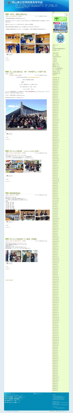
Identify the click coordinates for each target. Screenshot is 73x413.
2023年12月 (55, 79)
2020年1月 (55, 157)
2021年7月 (55, 127)
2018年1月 (55, 196)
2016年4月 (55, 231)
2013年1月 (55, 295)
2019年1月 (55, 177)
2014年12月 (55, 258)
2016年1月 (55, 236)
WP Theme (7, 411)
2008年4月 (55, 388)
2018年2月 (55, 195)
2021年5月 (55, 130)
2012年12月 (55, 297)
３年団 (12, 16)
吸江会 (54, 46)
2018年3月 (55, 193)
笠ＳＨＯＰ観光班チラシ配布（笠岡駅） (23, 239)
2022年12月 (55, 99)
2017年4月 (55, 211)
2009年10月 (55, 360)
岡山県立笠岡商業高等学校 (27, 2)
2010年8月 (55, 343)
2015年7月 (55, 246)
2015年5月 (55, 249)
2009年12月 (55, 357)
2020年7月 (55, 147)
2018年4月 (55, 191)
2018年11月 (55, 180)
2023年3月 (55, 94)
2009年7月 (55, 365)
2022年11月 (55, 101)
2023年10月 (55, 82)
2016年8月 (55, 224)
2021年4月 (55, 132)
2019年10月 (55, 162)
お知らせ (54, 63)
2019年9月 (55, 163)
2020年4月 (55, 152)
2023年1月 (55, 97)
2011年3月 (55, 332)
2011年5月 (55, 329)
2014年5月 (55, 269)
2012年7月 (55, 305)
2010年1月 (55, 355)
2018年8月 (55, 185)
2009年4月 (55, 370)
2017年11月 (55, 200)
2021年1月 (55, 137)
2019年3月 (55, 173)
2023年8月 (55, 86)
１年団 (54, 58)
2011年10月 (55, 320)
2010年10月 (55, 340)
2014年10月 (55, 261)
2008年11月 (55, 378)
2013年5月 (55, 289)
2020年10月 (55, 142)
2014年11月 (55, 259)
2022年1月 (55, 117)
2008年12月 (55, 376)
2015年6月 (55, 248)
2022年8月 (55, 106)
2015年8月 (55, 244)
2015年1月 (55, 256)
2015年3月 (55, 253)
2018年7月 (55, 186)
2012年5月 (55, 309)
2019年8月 (55, 165)
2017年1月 (55, 216)
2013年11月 (55, 279)
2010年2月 (55, 353)
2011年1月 (55, 335)
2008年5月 (55, 386)
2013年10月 (55, 281)
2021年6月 (55, 129)
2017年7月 (55, 206)
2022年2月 (55, 115)
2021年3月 (55, 134)
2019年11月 (55, 160)
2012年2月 (55, 314)
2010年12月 (55, 337)
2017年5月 (55, 210)
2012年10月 (55, 300)
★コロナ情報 (55, 55)
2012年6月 (55, 307)
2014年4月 (55, 271)
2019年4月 (55, 172)
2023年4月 (55, 92)
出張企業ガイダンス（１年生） (11, 400)
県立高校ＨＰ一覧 (56, 50)
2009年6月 (55, 367)
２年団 (54, 59)
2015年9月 (55, 243)
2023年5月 (55, 91)
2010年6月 (55, 347)
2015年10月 (55, 241)
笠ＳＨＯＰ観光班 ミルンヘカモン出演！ (24, 151)
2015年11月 (55, 239)
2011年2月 (55, 333)
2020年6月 (55, 148)
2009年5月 (55, 368)
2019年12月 (55, 158)
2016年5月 (55, 229)
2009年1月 (55, 375)
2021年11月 (55, 120)
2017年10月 (55, 201)
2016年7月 (55, 226)
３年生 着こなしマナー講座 (11, 402)
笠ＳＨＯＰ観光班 (56, 69)
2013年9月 (55, 282)
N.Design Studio (16, 411)
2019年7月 (55, 167)
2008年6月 (55, 385)
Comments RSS (59, 411)
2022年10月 (55, 102)
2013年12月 (55, 277)
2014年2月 (55, 274)
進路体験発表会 (14, 193)
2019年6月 (55, 168)
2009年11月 (55, 358)
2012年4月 (55, 310)
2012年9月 (55, 302)
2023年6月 (55, 89)
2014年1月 (55, 276)
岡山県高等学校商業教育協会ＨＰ (59, 48)
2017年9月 (55, 203)
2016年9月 (55, 223)
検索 (53, 12)
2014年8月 (55, 264)
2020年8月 (55, 145)
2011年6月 (55, 327)
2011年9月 (55, 322)
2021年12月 (55, 119)
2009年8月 (55, 363)
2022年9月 (55, 104)
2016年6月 (55, 228)
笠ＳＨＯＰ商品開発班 (57, 68)
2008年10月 (55, 380)
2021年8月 (55, 125)
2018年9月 (55, 183)
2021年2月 (55, 135)
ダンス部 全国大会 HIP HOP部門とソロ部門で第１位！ (27, 72)
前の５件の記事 (10, 280)
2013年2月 (55, 294)
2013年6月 (55, 287)
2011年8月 (55, 324)
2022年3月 (55, 114)
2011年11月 (55, 319)
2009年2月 (55, 373)
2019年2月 (55, 175)
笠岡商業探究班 (56, 73)
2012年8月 (55, 304)
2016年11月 (55, 220)
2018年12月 (55, 178)
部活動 (16, 75)
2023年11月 (55, 81)
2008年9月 (55, 381)
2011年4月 (55, 330)
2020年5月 (55, 150)
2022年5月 (55, 110)
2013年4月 (55, 291)
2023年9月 (55, 84)
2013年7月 (55, 286)
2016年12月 (55, 218)
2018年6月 (55, 188)
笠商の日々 (16, 16)
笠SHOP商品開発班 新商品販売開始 (12, 398)
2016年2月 (55, 234)
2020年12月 (55, 139)
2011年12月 (55, 317)
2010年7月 (55, 345)
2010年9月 (55, 342)
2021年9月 (55, 124)
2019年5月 (55, 170)
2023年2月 (55, 96)
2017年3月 (55, 213)
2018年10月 (55, 182)
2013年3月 (55, 292)
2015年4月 (55, 251)
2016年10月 (55, 221)
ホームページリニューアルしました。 (13, 395)
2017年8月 (55, 205)
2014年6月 (55, 267)
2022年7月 (55, 107)
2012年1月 (55, 315)
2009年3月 (55, 371)
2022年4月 (55, 112)
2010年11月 (55, 338)
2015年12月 (55, 238)
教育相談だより (56, 66)
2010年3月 (55, 352)
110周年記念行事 (56, 56)
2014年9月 (55, 262)
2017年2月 (55, 215)
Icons (11, 411)
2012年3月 (55, 312)
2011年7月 (55, 325)
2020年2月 (55, 155)
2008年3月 (55, 390)
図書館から (55, 64)
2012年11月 (55, 299)
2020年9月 (55, 144)
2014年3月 (55, 272)
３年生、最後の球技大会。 (18, 14)
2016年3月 (55, 233)
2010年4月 (55, 350)
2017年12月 (55, 198)
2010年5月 (55, 348)
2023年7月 (55, 87)
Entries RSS (53, 411)
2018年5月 (55, 190)
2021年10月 (55, 122)
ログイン (65, 411)
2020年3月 (55, 153)
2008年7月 (55, 383)
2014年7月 (55, 266)
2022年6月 (55, 109)
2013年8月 (55, 284)
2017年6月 (55, 208)
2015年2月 (55, 254)
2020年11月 (55, 140)
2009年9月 (55, 362)
